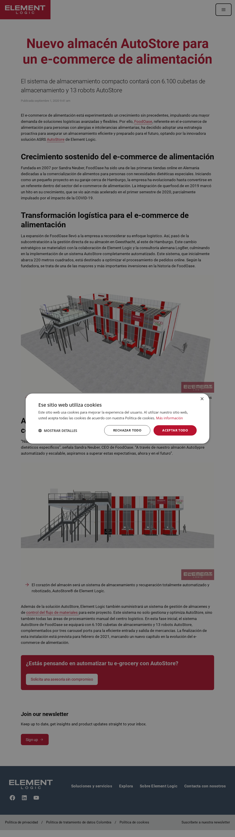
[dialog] (117, 418)
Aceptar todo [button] (175, 430)
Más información (169, 417)
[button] (57, 430)
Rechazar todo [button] (127, 430)
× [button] (202, 398)
